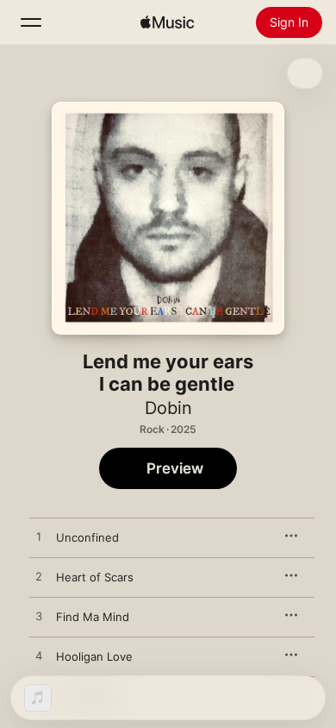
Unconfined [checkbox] (87, 537)
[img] (167, 22)
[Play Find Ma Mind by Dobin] (39, 616)
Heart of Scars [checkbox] (95, 577)
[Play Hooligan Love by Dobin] (39, 656)
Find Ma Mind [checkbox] (92, 617)
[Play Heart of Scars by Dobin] (39, 577)
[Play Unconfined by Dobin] (39, 537)
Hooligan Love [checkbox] (94, 656)
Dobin (168, 408)
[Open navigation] (31, 22)
